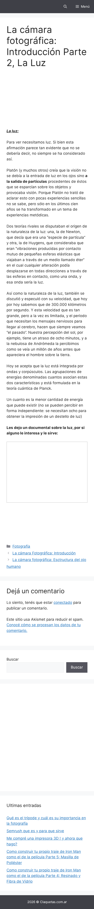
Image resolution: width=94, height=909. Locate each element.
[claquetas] (14, 6)
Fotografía (21, 546)
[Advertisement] (47, 737)
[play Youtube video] (47, 472)
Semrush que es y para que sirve (35, 831)
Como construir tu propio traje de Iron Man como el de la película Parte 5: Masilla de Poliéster (44, 857)
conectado (63, 602)
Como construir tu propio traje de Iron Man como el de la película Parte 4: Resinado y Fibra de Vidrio (44, 876)
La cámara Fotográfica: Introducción (44, 553)
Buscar (13, 659)
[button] (65, 6)
